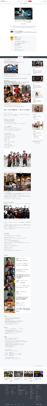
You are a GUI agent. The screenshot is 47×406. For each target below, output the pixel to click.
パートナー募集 (22, 404)
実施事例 (26, 393)
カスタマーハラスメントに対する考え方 (38, 399)
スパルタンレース (6, 141)
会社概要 (15, 404)
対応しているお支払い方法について (13, 358)
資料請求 (30, 1)
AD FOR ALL (31, 394)
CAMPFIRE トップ (26, 1)
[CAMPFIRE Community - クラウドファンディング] (3, 1)
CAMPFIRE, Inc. (12, 404)
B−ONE (20, 203)
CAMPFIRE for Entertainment (31, 391)
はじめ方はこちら (19, 1)
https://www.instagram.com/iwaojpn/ (19, 49)
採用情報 (19, 404)
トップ (20, 57)
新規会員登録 (45, 1)
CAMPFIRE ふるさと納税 (32, 393)
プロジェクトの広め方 (20, 394)
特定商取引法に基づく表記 (38, 396)
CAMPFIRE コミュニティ (32, 388)
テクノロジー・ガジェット (8, 387)
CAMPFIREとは (37, 387)
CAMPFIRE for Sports (32, 392)
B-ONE (5, 219)
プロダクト (7, 388)
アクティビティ (26, 57)
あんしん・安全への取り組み (38, 388)
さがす (22, 1)
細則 (36, 394)
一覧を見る (35, 29)
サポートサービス (26, 392)
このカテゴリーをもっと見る (39, 369)
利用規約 (37, 393)
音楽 (11, 388)
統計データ (26, 394)
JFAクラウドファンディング (32, 396)
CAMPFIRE (31, 387)
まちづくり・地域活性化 (13, 387)
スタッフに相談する (25, 387)
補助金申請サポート (31, 398)
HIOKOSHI (31, 395)
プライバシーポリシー (38, 395)
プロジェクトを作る (20, 387)
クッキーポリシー (37, 400)
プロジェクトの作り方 (20, 393)
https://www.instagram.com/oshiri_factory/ (19, 50)
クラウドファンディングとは (20, 392)
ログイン (42, 1)
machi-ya (31, 397)
